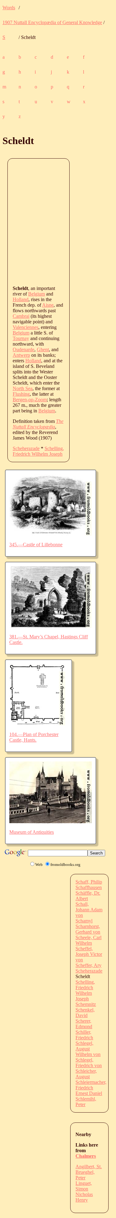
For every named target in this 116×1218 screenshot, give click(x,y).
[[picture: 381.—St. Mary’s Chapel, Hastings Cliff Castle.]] (50, 626)
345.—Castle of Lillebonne (35, 544)
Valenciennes (25, 327)
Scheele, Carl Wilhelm (88, 940)
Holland (20, 299)
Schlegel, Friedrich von (88, 1062)
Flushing (21, 394)
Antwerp (21, 355)
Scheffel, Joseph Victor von (88, 954)
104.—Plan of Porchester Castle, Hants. (33, 737)
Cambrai (21, 316)
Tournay (21, 338)
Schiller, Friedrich (84, 1034)
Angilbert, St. (88, 1166)
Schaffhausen (88, 887)
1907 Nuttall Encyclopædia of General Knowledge (52, 22)
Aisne (48, 305)
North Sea (22, 388)
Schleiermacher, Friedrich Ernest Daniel (90, 1088)
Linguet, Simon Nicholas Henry (84, 1192)
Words (8, 7)
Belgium (36, 293)
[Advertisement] (58, 221)
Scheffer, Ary (88, 965)
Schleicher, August (86, 1073)
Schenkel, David (85, 1012)
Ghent (43, 349)
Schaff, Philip (88, 881)
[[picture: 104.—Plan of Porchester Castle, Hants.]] (37, 723)
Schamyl (83, 920)
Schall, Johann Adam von (88, 909)
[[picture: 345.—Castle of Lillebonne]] (50, 534)
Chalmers (85, 1156)
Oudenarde (23, 349)
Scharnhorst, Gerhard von (87, 929)
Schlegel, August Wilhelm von (88, 1049)
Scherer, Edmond (83, 1023)
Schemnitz (85, 1004)
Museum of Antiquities (31, 832)
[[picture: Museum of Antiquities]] (50, 821)
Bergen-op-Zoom (30, 399)
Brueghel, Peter (85, 1174)
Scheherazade (26, 448)
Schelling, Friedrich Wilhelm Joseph (38, 451)
